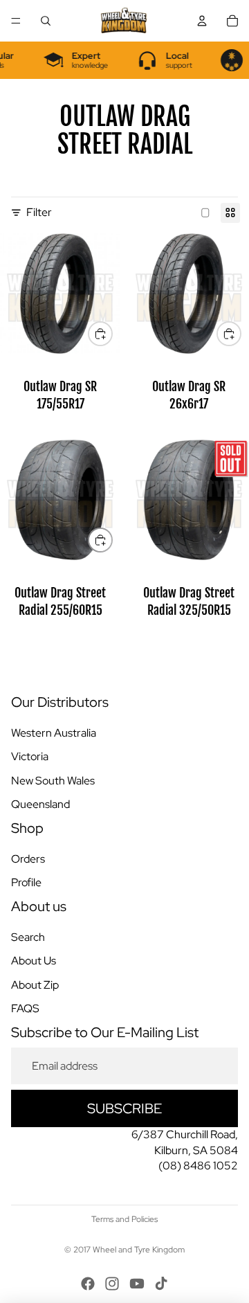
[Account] (202, 21)
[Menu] (16, 21)
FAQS (25, 1008)
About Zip (35, 984)
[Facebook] (88, 1283)
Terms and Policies (124, 1219)
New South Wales (53, 780)
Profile (26, 882)
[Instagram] (112, 1283)
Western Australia (53, 733)
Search (28, 937)
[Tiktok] (161, 1283)
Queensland (40, 804)
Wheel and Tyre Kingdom (139, 1249)
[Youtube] (137, 1283)
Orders (28, 859)
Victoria (29, 756)
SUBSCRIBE (124, 1108)
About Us (33, 960)
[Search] (45, 21)
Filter (39, 212)
